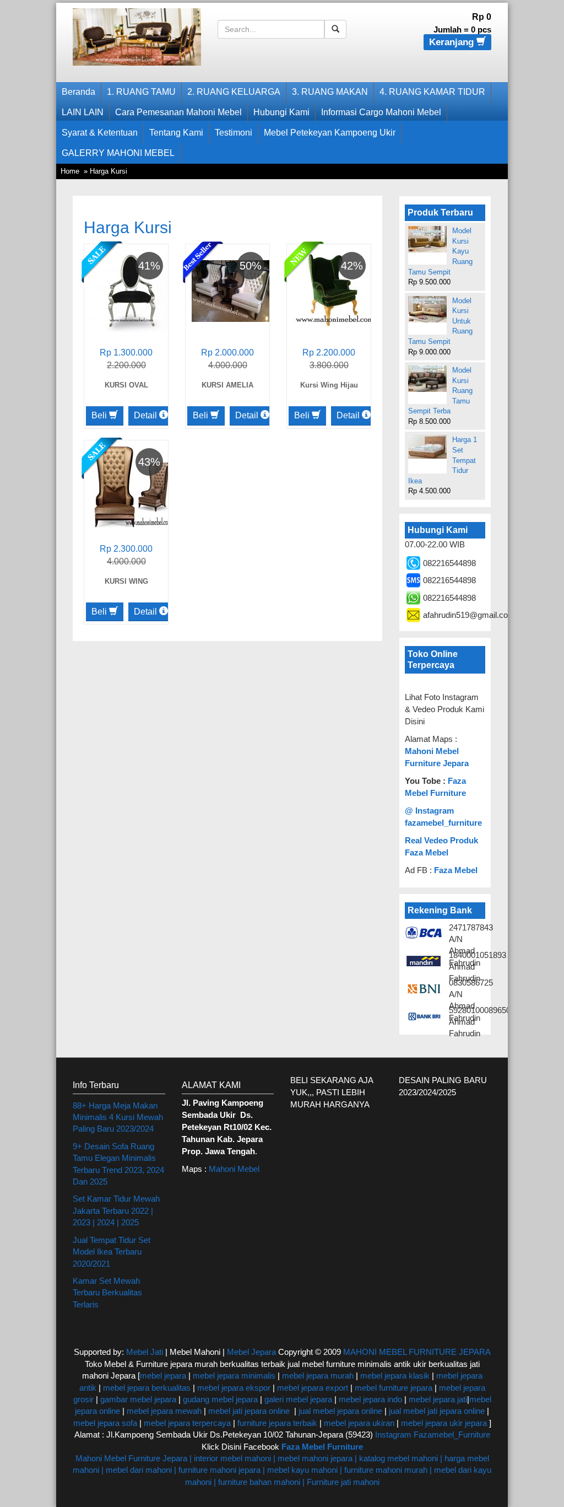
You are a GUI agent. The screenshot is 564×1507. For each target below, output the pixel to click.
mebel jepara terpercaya (187, 1423)
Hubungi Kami (281, 112)
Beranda (78, 91)
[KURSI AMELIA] (233, 290)
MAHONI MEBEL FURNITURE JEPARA (416, 1352)
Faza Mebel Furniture (322, 1446)
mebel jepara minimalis (234, 1375)
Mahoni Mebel (234, 1169)
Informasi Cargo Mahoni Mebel (381, 112)
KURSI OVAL (126, 385)
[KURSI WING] (131, 486)
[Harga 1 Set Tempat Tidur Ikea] (427, 447)
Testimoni (233, 132)
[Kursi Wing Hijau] (334, 290)
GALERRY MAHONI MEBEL (118, 153)
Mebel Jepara (251, 1352)
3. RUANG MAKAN (330, 91)
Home (70, 171)
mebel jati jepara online (249, 1410)
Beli (100, 415)
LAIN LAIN (83, 112)
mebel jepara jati (436, 1399)
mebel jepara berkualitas (147, 1387)
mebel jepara (163, 1375)
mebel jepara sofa (105, 1423)
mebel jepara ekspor (233, 1387)
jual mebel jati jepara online (437, 1410)
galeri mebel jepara (298, 1399)
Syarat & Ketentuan (100, 132)
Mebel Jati (144, 1352)
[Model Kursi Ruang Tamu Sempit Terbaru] (427, 378)
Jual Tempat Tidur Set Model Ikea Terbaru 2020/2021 (111, 1251)
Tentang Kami (176, 132)
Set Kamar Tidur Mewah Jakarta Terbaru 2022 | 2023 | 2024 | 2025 (116, 1210)
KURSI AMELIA (227, 385)
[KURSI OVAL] (131, 290)
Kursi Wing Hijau (329, 385)
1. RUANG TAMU (141, 91)
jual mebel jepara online (340, 1410)
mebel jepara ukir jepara (445, 1423)
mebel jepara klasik (394, 1375)
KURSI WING (126, 581)
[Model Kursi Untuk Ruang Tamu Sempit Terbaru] (427, 309)
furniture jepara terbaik (277, 1423)
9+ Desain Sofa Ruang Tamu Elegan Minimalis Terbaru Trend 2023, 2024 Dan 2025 (118, 1164)
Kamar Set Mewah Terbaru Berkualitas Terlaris (107, 1292)
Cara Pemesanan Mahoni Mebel (178, 112)
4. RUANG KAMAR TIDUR (432, 91)
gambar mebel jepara (138, 1399)
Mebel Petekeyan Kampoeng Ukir (329, 132)
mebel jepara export (312, 1387)
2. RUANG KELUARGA (233, 91)
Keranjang (452, 42)
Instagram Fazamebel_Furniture (432, 1434)
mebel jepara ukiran (359, 1423)
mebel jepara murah (317, 1375)
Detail (146, 415)
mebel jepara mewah (164, 1410)
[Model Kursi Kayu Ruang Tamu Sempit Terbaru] (427, 239)
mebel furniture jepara (393, 1387)
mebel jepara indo (369, 1399)
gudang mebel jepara (220, 1399)
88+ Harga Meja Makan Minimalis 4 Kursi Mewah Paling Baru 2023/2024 (118, 1117)
